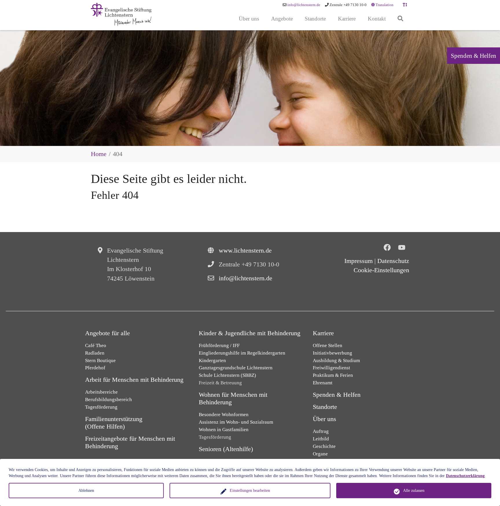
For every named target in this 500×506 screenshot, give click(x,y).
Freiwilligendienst (331, 367)
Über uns (324, 419)
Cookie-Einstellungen (381, 270)
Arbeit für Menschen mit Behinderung (134, 379)
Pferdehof (95, 367)
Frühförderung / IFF (219, 345)
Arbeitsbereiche (101, 392)
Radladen (94, 353)
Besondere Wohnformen (224, 414)
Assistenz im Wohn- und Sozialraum (236, 422)
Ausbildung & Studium (336, 360)
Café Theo (95, 345)
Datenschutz (393, 260)
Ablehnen (86, 490)
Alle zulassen (413, 490)
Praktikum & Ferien (333, 375)
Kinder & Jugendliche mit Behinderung (249, 333)
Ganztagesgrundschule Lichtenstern (236, 367)
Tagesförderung (101, 407)
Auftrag (321, 431)
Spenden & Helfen (473, 55)
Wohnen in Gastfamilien (224, 429)
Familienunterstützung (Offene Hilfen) (113, 423)
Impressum (358, 260)
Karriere (323, 333)
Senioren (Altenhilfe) (226, 449)
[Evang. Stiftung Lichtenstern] (121, 14)
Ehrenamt (322, 382)
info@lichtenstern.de (303, 5)
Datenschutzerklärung (465, 476)
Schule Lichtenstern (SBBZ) (227, 375)
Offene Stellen (327, 345)
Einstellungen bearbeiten (250, 490)
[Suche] (400, 19)
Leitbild (321, 439)
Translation (384, 5)
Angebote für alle (107, 333)
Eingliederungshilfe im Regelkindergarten (242, 353)
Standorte (325, 406)
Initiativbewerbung (332, 353)
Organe (320, 454)
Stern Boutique (100, 360)
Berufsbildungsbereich (108, 399)
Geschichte (324, 446)
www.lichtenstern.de (245, 250)
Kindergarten (212, 360)
